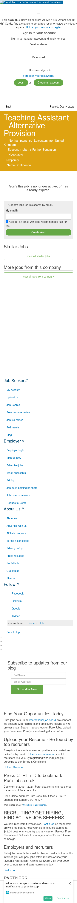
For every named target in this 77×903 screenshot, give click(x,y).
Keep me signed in (40, 70)
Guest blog (13, 571)
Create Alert (38, 232)
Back (8, 106)
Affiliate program (16, 533)
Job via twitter (15, 420)
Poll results (13, 427)
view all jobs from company (39, 276)
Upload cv (12, 397)
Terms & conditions (18, 541)
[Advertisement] (38, 323)
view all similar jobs (38, 256)
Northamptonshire (21, 140)
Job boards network (18, 495)
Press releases (15, 556)
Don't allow (63, 898)
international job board (42, 720)
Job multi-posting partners (22, 488)
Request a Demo (17, 503)
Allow (48, 898)
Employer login (15, 450)
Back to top (13, 632)
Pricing (11, 480)
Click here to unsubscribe (34, 804)
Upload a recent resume (41, 754)
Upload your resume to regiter (43, 27)
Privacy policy (15, 548)
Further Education (44, 149)
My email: (12, 210)
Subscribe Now (27, 689)
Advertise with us (17, 526)
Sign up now (14, 458)
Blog (9, 435)
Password (38, 57)
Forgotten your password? (38, 76)
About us (12, 518)
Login (21, 82)
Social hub (13, 563)
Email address (38, 44)
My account (13, 390)
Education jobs (17, 149)
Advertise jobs (15, 465)
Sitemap (11, 578)
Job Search (13, 405)
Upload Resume (13, 767)
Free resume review (18, 412)
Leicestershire (43, 140)
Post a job (48, 824)
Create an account (48, 82)
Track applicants (16, 473)
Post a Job (10, 870)
